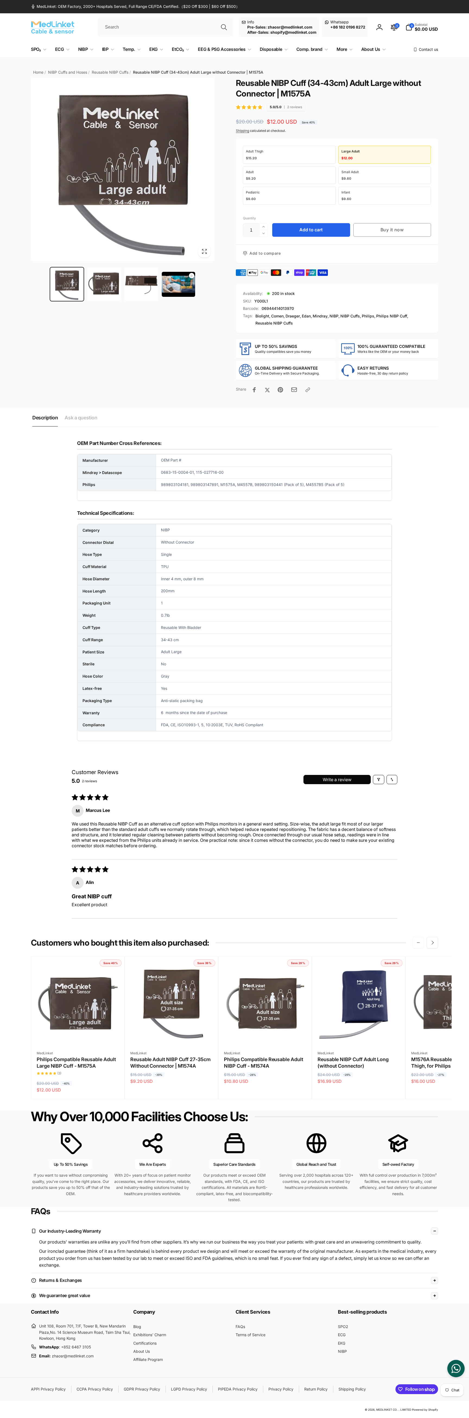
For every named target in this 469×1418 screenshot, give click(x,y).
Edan (306, 316)
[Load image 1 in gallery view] (67, 284)
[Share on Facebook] (254, 389)
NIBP (333, 316)
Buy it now (392, 229)
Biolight (262, 316)
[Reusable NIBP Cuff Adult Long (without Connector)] (359, 1034)
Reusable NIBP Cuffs (110, 72)
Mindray (320, 316)
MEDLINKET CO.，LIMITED (393, 1409)
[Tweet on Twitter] (267, 389)
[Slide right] (432, 942)
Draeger (293, 316)
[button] (421, 27)
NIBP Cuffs (350, 316)
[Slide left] (418, 942)
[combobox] (165, 27)
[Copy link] (307, 389)
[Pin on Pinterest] (280, 389)
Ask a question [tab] (81, 417)
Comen (277, 316)
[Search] (223, 27)
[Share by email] (294, 389)
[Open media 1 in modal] (122, 169)
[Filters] (378, 779)
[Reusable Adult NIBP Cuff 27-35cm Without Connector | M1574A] (172, 1034)
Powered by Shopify (425, 1409)
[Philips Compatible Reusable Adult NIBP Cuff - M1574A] (265, 1034)
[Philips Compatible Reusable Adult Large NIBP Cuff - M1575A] (78, 1034)
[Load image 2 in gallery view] (104, 284)
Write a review (337, 779)
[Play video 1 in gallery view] (178, 284)
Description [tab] (45, 417)
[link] (135, 7)
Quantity (249, 218)
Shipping (242, 131)
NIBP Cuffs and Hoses (67, 72)
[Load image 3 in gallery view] (141, 284)
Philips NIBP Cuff (391, 316)
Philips (368, 316)
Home (38, 72)
